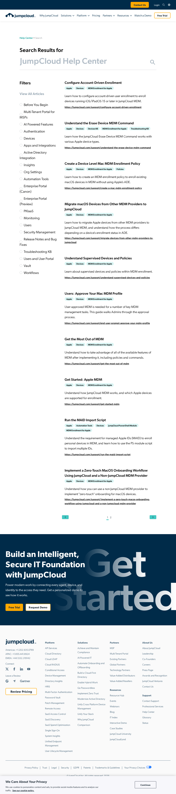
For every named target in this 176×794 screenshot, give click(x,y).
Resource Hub (117, 695)
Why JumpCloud (49, 15)
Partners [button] (107, 15)
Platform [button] (82, 15)
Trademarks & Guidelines (107, 767)
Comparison (84, 724)
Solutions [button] (66, 15)
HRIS (47, 686)
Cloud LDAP (51, 658)
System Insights (52, 735)
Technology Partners (120, 669)
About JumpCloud (151, 647)
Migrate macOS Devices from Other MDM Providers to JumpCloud (105, 206)
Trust (44, 767)
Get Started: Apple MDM (83, 379)
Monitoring (32, 218)
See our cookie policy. (23, 790)
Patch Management (54, 702)
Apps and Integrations (40, 145)
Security (65, 767)
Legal (54, 767)
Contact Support (150, 700)
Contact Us (140, 4)
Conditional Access (54, 669)
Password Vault (52, 697)
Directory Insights (54, 680)
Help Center (26, 37)
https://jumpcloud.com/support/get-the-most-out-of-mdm (97, 363)
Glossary (146, 717)
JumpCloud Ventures (152, 680)
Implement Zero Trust (88, 693)
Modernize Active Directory (91, 698)
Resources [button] (123, 15)
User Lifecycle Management (59, 750)
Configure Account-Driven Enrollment (93, 82)
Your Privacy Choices (135, 767)
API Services (51, 647)
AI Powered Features (38, 124)
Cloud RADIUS (52, 664)
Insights (29, 165)
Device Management (55, 675)
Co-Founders (149, 658)
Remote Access (52, 708)
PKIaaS (29, 211)
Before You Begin (36, 104)
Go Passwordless (86, 687)
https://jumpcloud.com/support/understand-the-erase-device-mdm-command (108, 147)
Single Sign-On (52, 730)
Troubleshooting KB (38, 251)
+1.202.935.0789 (25, 649)
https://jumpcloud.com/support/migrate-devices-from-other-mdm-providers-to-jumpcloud (109, 240)
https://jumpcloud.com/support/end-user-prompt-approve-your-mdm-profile (107, 322)
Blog (112, 711)
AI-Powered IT (85, 657)
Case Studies (116, 728)
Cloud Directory (53, 653)
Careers (146, 664)
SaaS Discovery (52, 719)
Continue (145, 784)
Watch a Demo (142, 15)
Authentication (34, 131)
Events (113, 700)
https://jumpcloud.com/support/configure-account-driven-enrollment (103, 107)
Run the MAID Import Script (85, 420)
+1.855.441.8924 (21, 653)
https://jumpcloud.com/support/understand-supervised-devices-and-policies (107, 277)
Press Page (147, 669)
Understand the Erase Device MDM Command (99, 123)
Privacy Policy (31, 767)
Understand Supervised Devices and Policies (98, 258)
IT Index (114, 717)
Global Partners (117, 664)
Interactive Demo (118, 722)
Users (27, 225)
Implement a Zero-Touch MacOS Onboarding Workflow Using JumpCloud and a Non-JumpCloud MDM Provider (106, 473)
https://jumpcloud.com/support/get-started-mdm (92, 403)
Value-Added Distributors (122, 675)
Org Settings (33, 172)
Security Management (39, 232)
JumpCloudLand (118, 739)
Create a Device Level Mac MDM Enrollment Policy (102, 163)
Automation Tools (36, 179)
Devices (29, 138)
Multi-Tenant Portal (119, 653)
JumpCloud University (120, 733)
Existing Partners (118, 658)
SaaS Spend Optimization (57, 724)
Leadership (147, 653)
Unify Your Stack (86, 713)
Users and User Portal (39, 258)
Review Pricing (21, 691)
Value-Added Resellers (121, 680)
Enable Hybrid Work (88, 682)
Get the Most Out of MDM (84, 339)
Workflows (31, 272)
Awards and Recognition (154, 675)
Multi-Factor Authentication (58, 691)
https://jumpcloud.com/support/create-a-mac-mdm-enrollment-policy (103, 187)
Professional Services (152, 706)
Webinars (114, 706)
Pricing (96, 15)
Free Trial (162, 15)
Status (145, 722)
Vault (27, 265)
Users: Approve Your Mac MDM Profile (93, 293)
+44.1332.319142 (21, 657)
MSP (112, 647)
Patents (87, 767)
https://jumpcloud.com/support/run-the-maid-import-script (97, 454)
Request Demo (38, 607)
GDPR (76, 767)
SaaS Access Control (55, 713)
